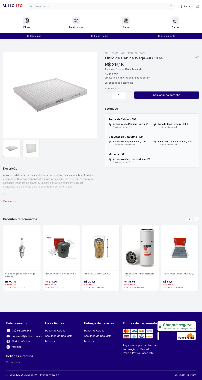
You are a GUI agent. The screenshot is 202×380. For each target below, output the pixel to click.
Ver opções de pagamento (119, 82)
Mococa (50, 341)
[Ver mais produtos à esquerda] (189, 219)
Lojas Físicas (101, 36)
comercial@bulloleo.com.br (27, 336)
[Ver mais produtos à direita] (196, 219)
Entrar (187, 6)
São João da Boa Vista (58, 335)
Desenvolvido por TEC (185, 375)
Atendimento (168, 36)
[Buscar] (171, 6)
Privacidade (13, 362)
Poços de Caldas (55, 330)
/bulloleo (16, 346)
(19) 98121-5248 (21, 330)
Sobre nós (35, 36)
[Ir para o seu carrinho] (197, 6)
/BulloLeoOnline (20, 341)
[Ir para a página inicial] (13, 6)
